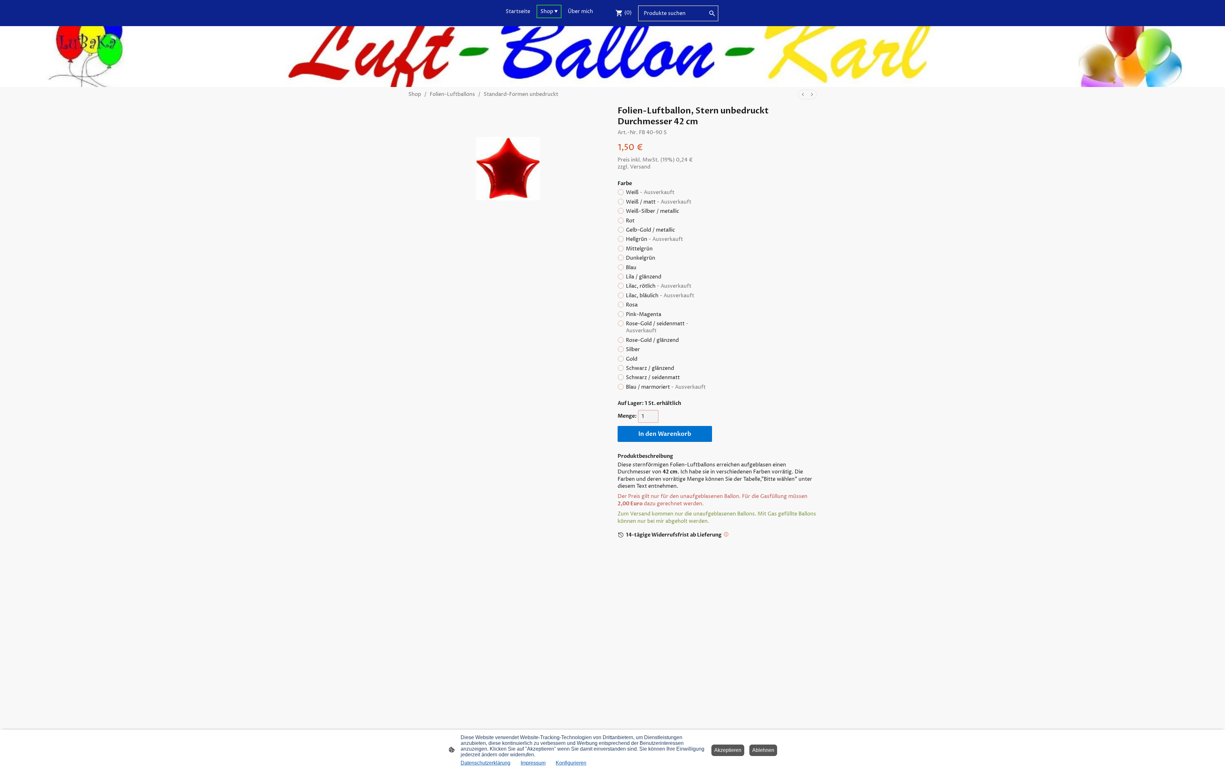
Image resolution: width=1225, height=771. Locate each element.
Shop (414, 94)
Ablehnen (763, 750)
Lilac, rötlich (658, 286)
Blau (631, 267)
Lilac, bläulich (660, 295)
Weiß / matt (658, 201)
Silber (633, 349)
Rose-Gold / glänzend (652, 340)
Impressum (533, 763)
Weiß (650, 192)
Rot (630, 220)
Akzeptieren (727, 750)
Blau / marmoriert (666, 387)
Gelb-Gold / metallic (650, 230)
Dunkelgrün (640, 258)
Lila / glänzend (643, 276)
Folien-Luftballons (452, 94)
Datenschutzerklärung (485, 763)
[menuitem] (802, 94)
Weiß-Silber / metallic (652, 211)
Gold (631, 359)
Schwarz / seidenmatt (653, 377)
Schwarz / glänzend (650, 368)
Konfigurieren (571, 763)
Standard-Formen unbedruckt (521, 94)
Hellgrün (654, 239)
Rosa (632, 304)
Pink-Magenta (643, 314)
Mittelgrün (639, 248)
